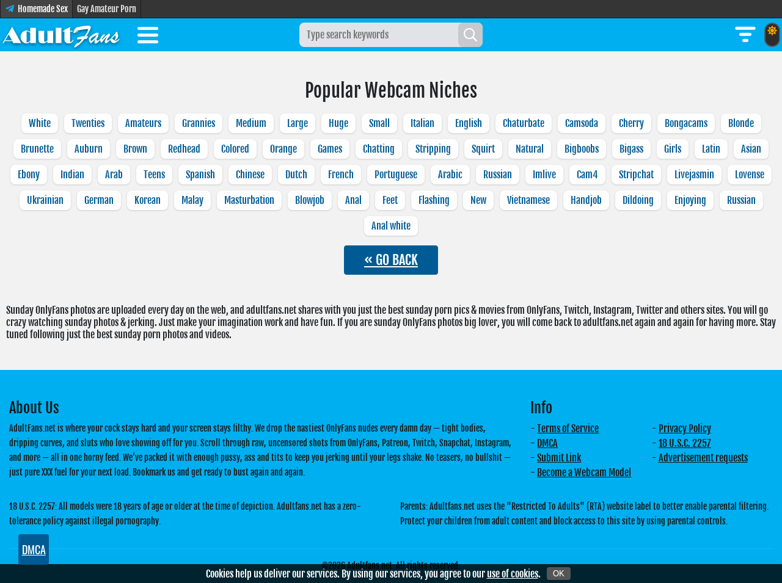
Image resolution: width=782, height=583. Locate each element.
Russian (497, 174)
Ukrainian (45, 200)
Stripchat (636, 174)
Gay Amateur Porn (106, 9)
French (341, 174)
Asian (751, 149)
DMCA (547, 443)
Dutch (296, 174)
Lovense (749, 174)
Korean (147, 200)
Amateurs (143, 123)
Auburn (89, 149)
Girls (672, 149)
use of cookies (512, 574)
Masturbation (249, 200)
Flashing (434, 200)
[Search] (470, 35)
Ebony (29, 174)
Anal (353, 200)
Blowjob (309, 200)
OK (559, 573)
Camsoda (581, 123)
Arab (114, 174)
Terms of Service (568, 428)
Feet (390, 200)
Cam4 (587, 174)
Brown (135, 149)
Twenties (87, 123)
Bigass (631, 149)
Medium (251, 123)
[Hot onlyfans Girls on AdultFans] (61, 35)
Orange (283, 149)
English (468, 123)
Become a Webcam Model (584, 472)
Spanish (200, 174)
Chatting (379, 149)
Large (297, 123)
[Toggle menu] (147, 37)
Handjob (586, 200)
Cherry (631, 123)
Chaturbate (523, 123)
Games (330, 149)
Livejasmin (694, 174)
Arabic (450, 174)
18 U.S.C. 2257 (685, 443)
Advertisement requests (703, 458)
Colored (235, 149)
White (40, 123)
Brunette (37, 149)
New (478, 200)
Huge (338, 123)
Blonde (741, 123)
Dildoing (638, 200)
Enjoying (690, 200)
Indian (72, 174)
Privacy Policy (685, 428)
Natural (530, 149)
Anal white (391, 226)
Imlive (544, 174)
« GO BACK (391, 260)
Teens (154, 174)
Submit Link (559, 458)
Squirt (483, 149)
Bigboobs (582, 149)
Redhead (184, 149)
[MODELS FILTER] (745, 34)
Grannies (198, 123)
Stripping (433, 149)
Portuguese (396, 174)
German (99, 200)
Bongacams (686, 123)
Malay (192, 200)
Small (379, 123)
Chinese (250, 174)
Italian (422, 123)
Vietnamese (528, 200)
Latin (711, 149)
